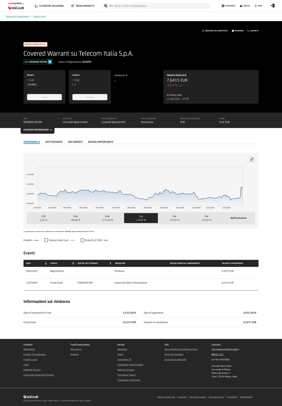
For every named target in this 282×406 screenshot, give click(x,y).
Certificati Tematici (32, 370)
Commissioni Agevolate (175, 359)
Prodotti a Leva (30, 359)
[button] (43, 218)
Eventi (120, 354)
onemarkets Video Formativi (130, 364)
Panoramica (32, 141)
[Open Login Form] (272, 6)
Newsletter (122, 349)
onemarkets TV (124, 359)
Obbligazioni (29, 349)
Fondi (26, 364)
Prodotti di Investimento (35, 354)
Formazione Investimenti (129, 380)
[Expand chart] (252, 159)
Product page (39, 16)
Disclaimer (182, 397)
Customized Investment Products (39, 375)
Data (28, 263)
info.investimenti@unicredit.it (225, 349)
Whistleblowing (246, 397)
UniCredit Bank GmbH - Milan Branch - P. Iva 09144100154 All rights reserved (60, 401)
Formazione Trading (127, 375)
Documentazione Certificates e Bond (181, 349)
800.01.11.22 (217, 354)
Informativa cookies (197, 397)
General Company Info (166, 397)
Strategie (74, 354)
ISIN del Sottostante (88, 263)
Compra (90, 97)
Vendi (44, 97)
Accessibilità (232, 397)
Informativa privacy (216, 397)
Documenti (75, 141)
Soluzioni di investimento (17, 16)
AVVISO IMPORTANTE (100, 141)
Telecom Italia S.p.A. (177, 75)
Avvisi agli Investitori (173, 354)
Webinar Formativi (126, 370)
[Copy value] (50, 62)
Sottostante (54, 141)
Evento (53, 263)
